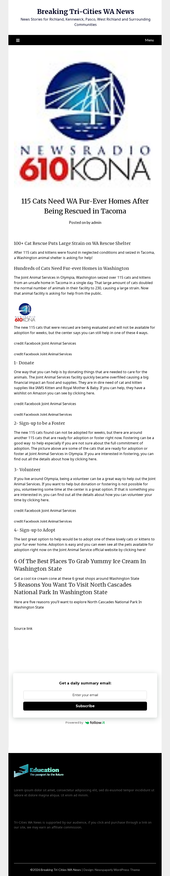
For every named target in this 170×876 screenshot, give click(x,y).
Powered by (74, 722)
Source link (23, 628)
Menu (149, 40)
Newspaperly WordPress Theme (117, 870)
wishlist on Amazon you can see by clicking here (54, 393)
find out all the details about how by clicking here (55, 459)
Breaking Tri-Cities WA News (85, 11)
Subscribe (85, 706)
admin (96, 222)
